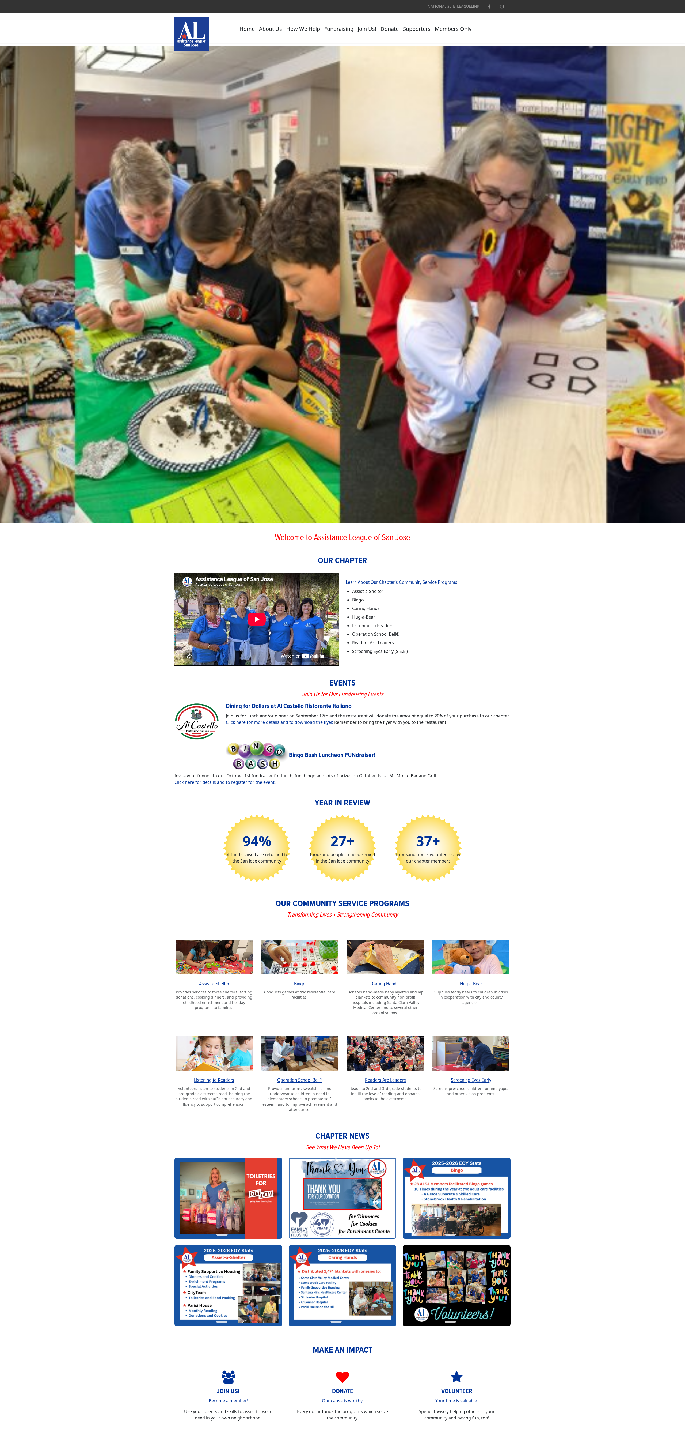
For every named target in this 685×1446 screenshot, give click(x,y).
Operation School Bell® (299, 1080)
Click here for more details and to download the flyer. (279, 722)
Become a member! (228, 1401)
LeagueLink (468, 6)
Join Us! (367, 28)
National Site (441, 6)
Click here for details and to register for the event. (225, 782)
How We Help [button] (303, 28)
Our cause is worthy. (342, 1401)
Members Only (453, 28)
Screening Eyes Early (471, 1080)
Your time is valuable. (456, 1401)
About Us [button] (270, 28)
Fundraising (338, 28)
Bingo (300, 984)
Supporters (417, 28)
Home (247, 28)
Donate (389, 28)
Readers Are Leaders (385, 1080)
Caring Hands (385, 984)
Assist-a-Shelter (214, 984)
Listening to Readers (214, 1080)
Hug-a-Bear (471, 984)
